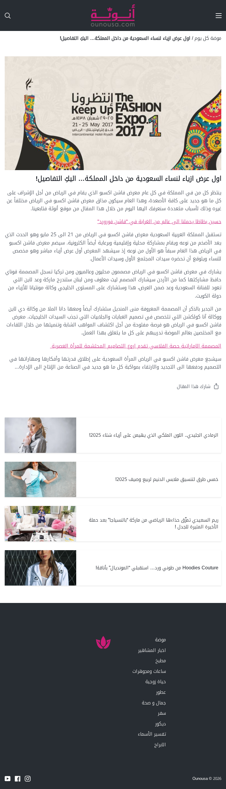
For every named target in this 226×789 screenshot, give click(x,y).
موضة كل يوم (208, 38)
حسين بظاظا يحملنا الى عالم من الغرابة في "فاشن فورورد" (159, 221)
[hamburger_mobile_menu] (216, 15)
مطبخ (160, 660)
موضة (160, 639)
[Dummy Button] (33, 15)
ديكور (160, 723)
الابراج (160, 744)
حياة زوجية (155, 681)
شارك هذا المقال (193, 386)
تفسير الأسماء (152, 734)
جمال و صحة (154, 702)
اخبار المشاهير (152, 650)
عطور (161, 692)
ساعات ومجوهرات (149, 671)
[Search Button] (5, 15)
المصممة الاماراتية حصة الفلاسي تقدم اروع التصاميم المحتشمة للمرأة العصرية (135, 346)
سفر (162, 713)
